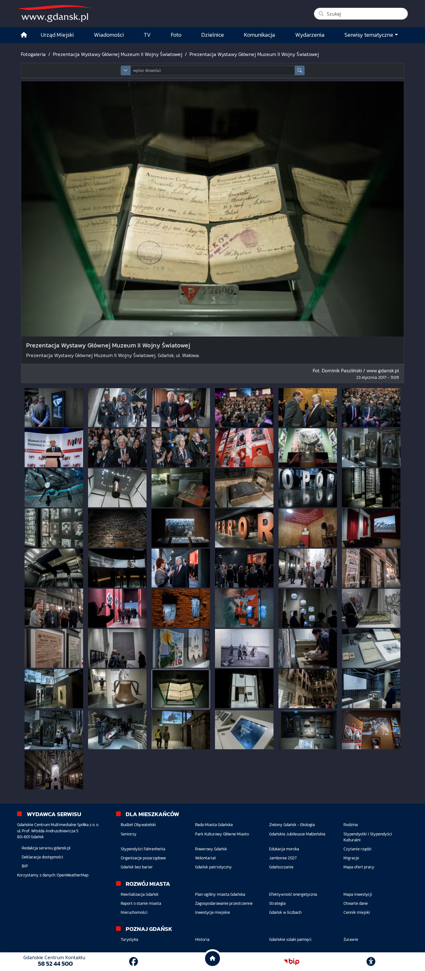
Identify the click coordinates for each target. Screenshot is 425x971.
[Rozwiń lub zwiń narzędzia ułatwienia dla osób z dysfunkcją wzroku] (371, 961)
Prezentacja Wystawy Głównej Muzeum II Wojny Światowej (117, 54)
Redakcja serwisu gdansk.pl (46, 848)
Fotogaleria (33, 54)
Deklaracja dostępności (42, 857)
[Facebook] (133, 961)
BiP (25, 866)
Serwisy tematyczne (368, 35)
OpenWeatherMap (72, 875)
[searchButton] (300, 70)
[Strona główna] (24, 35)
